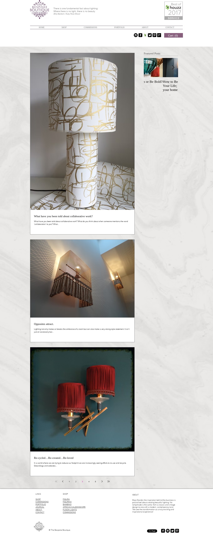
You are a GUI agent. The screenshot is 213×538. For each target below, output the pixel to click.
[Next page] (102, 481)
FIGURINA (67, 502)
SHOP (38, 499)
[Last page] (108, 481)
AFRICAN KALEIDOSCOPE (74, 507)
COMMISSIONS (42, 502)
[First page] (56, 481)
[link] (173, 35)
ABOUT (39, 510)
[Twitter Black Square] (150, 35)
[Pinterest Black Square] (154, 35)
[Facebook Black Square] (140, 35)
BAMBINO (67, 504)
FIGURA (66, 499)
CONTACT (40, 512)
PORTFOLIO (41, 504)
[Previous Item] (148, 67)
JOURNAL (40, 507)
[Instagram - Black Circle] (136, 35)
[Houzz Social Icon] (145, 35)
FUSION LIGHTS (70, 510)
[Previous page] (62, 481)
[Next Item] (173, 67)
